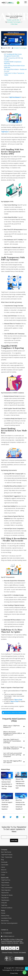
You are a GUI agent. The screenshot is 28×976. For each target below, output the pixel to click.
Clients (3, 867)
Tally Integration (6, 890)
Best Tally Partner (6, 852)
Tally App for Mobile (7, 895)
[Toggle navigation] (25, 2)
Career (3, 875)
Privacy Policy (14, 973)
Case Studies (4, 864)
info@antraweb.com (8, 936)
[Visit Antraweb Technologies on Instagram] (13, 948)
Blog (2, 859)
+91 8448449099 (7, 933)
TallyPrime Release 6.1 (15, 97)
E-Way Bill (4, 903)
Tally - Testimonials (6, 857)
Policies (3, 913)
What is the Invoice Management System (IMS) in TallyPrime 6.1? (12, 733)
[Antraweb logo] (7, 2)
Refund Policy (5, 920)
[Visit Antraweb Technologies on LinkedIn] (10, 948)
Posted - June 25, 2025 (13, 20)
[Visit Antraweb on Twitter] (6, 948)
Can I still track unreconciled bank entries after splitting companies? (12, 754)
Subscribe (14, 840)
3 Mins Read (14, 24)
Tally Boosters (5, 900)
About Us (3, 870)
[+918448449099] (18, 2)
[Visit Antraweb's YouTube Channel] (17, 948)
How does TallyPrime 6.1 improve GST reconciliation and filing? (12, 741)
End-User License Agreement (9, 923)
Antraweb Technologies (14, 22)
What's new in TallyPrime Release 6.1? (11, 726)
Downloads (4, 862)
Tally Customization (6, 887)
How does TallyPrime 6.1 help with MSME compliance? (12, 748)
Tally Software (5, 882)
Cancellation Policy (6, 918)
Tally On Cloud (5, 885)
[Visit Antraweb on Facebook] (2, 948)
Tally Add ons (5, 897)
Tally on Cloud (18, 699)
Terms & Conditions (6, 908)
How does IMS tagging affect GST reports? (12, 761)
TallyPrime (4, 905)
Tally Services (5, 892)
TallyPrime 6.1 (5, 132)
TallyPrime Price (5, 880)
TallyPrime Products (6, 854)
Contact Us (4, 872)
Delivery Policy (5, 915)
